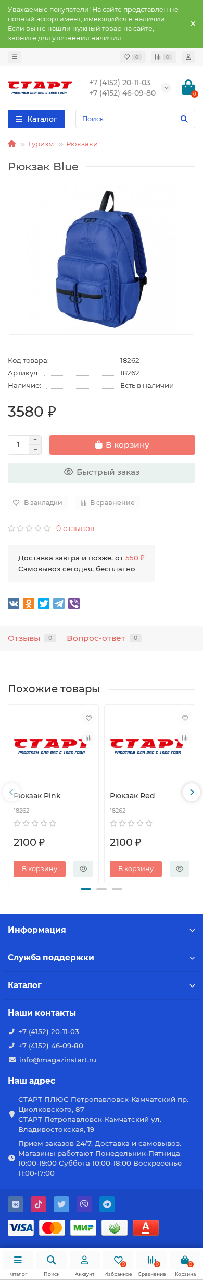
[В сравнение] (88, 737)
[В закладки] (88, 717)
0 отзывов (75, 528)
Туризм (41, 143)
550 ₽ (135, 558)
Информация (37, 930)
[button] (86, 889)
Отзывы (30, 638)
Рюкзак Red (132, 796)
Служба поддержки (51, 957)
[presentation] (11, 792)
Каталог (25, 985)
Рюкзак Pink (37, 796)
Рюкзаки (82, 143)
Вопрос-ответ (102, 638)
